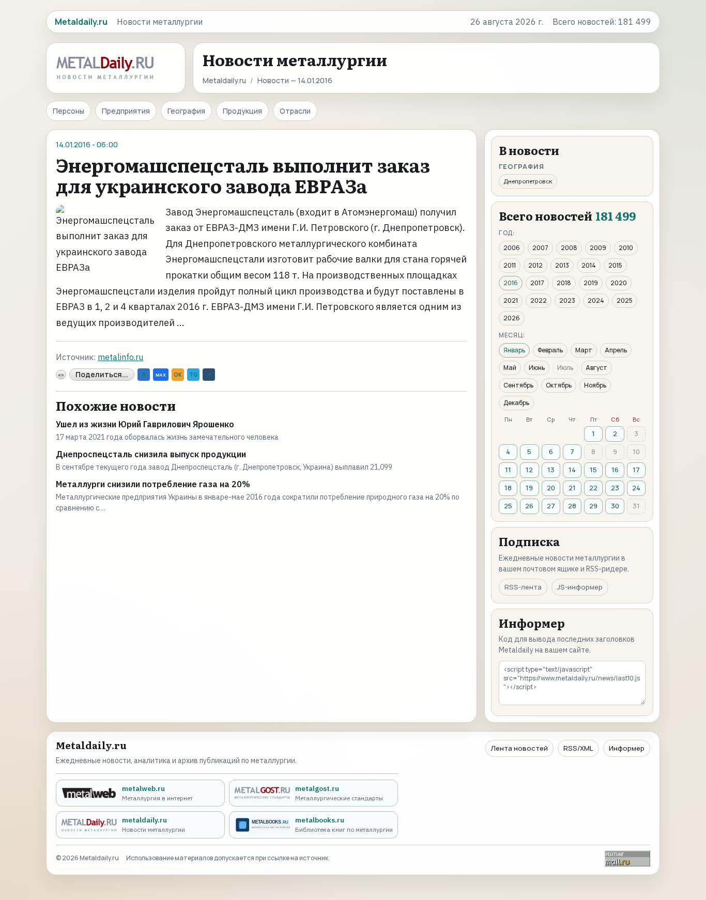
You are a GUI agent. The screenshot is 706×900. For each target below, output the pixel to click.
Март (583, 350)
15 (593, 469)
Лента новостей (519, 748)
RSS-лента (523, 587)
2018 (564, 282)
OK (178, 374)
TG (193, 374)
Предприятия (126, 111)
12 (529, 469)
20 (551, 487)
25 (508, 505)
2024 (596, 300)
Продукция (242, 111)
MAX (161, 374)
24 (636, 487)
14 (572, 469)
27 (551, 505)
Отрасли (295, 111)
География (186, 111)
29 (593, 505)
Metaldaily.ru (224, 80)
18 (508, 487)
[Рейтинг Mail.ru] (627, 858)
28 (572, 505)
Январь (514, 350)
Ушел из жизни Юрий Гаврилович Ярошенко (145, 424)
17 (636, 469)
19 (529, 487)
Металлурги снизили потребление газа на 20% (153, 484)
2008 (569, 247)
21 (572, 487)
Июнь (537, 367)
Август (596, 367)
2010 (626, 247)
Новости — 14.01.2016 (294, 80)
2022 (538, 300)
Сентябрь (518, 385)
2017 (537, 282)
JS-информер (580, 587)
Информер (626, 748)
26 (529, 505)
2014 (588, 265)
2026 (511, 318)
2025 (625, 300)
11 (508, 469)
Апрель (616, 350)
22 (593, 487)
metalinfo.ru (120, 357)
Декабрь (516, 402)
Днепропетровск (527, 181)
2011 (509, 265)
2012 (535, 265)
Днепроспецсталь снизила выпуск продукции (151, 454)
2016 (510, 282)
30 (615, 505)
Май (509, 367)
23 (615, 487)
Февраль (550, 350)
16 (615, 469)
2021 (510, 300)
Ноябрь (595, 385)
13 (551, 469)
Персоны (68, 111)
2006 (511, 247)
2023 (567, 300)
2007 (540, 247)
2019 (591, 282)
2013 (562, 265)
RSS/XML (578, 748)
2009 (598, 247)
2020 (618, 282)
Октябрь (559, 385)
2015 (615, 265)
